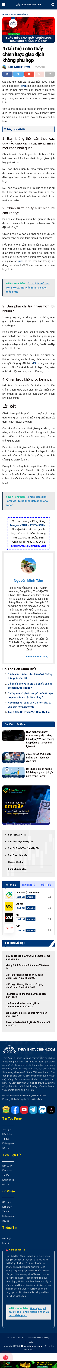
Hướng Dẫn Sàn (16, 862)
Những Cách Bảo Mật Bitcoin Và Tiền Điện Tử (27, 967)
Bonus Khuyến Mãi (17, 869)
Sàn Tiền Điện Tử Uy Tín (20, 841)
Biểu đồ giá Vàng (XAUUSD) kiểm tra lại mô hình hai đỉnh (28, 957)
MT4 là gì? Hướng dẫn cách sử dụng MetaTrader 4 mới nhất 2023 (24, 976)
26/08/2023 (30, 765)
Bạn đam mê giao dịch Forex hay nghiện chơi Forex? (26, 1014)
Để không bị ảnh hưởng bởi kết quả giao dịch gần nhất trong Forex (40, 772)
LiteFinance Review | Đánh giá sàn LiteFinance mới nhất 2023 (23, 1005)
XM (17, 915)
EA (35, 363)
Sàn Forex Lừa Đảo (18, 855)
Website (31, 897)
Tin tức (5, 1139)
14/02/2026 (6, 750)
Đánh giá (21, 897)
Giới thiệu (6, 1238)
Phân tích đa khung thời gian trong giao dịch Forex (26, 995)
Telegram (15, 525)
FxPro (19, 926)
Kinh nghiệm (8, 1143)
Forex (23, 85)
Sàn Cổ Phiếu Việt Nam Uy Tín (23, 848)
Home (5, 14)
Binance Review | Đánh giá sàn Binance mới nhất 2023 (28, 1024)
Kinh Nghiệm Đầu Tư (19, 14)
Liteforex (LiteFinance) (28, 892)
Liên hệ (5, 1243)
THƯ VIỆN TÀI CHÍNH (34, 525)
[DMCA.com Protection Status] (6, 1109)
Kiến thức (7, 1134)
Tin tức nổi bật (15, 943)
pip (20, 261)
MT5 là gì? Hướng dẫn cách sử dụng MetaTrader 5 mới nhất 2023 (24, 986)
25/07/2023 (30, 780)
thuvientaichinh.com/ (37, 656)
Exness (19, 903)
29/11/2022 (40, 67)
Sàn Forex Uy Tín (17, 834)
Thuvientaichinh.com (32, 1346)
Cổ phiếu (46, 885)
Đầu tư (5, 1148)
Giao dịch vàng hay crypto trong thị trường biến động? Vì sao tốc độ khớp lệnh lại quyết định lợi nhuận (40, 739)
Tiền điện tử (28, 885)
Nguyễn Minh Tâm (20, 67)
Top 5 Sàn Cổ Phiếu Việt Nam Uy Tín (29, 712)
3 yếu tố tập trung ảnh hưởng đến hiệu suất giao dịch (38, 757)
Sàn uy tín (7, 1129)
